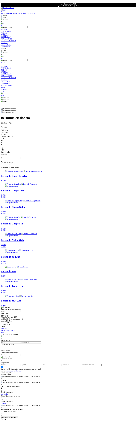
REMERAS (5, 29)
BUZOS (4, 33)
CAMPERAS (5, 47)
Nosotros (25, 13)
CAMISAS (5, 35)
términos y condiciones (14, 371)
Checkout (4, 404)
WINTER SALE (12, 13)
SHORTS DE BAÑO (8, 41)
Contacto (32, 13)
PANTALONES (6, 39)
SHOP (3, 13)
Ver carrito (4, 394)
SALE (20, 13)
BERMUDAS (6, 37)
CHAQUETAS (6, 45)
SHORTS (4, 43)
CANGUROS (6, 31)
